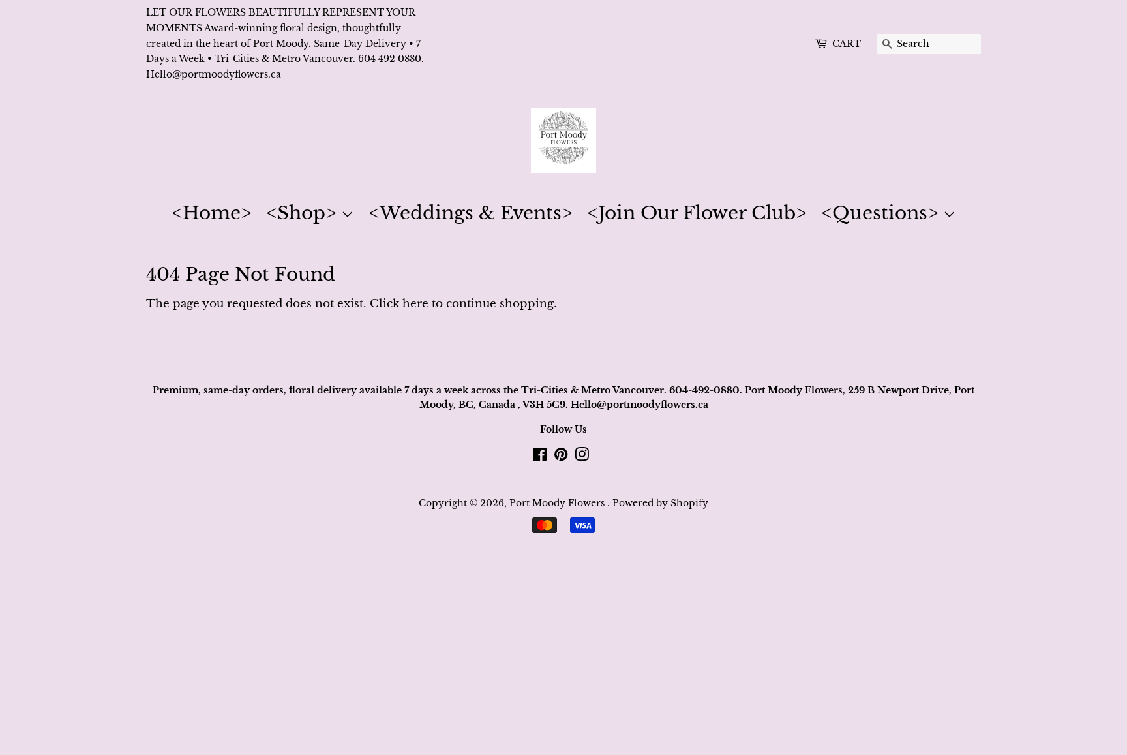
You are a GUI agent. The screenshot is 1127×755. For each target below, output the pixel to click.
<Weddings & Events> (470, 213)
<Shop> (304, 213)
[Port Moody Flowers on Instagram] (582, 457)
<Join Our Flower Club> (697, 213)
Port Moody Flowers (558, 503)
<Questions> (882, 213)
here (415, 304)
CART (846, 44)
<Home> (211, 213)
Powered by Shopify (660, 503)
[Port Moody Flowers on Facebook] (539, 457)
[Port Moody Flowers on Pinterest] (561, 457)
